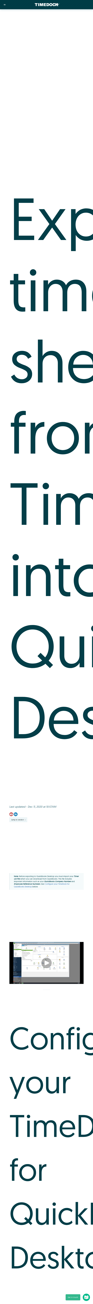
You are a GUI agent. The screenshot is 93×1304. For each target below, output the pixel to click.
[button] (73, 1297)
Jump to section (17, 820)
